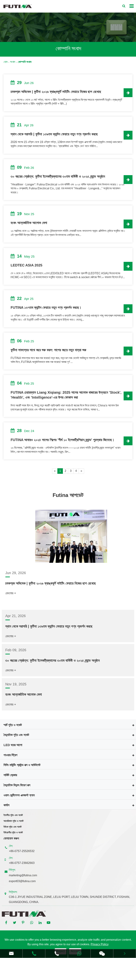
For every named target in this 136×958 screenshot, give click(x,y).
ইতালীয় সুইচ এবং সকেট (13, 815)
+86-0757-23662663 (22, 862)
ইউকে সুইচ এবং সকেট (13, 826)
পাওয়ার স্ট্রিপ (10, 755)
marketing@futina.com (23, 875)
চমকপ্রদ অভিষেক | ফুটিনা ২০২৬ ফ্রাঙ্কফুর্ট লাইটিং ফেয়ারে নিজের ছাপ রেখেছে (56, 92)
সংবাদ (12, 61)
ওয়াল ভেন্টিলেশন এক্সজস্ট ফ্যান (19, 795)
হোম (5, 61)
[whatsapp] (79, 953)
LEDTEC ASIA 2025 (26, 265)
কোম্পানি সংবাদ (25, 61)
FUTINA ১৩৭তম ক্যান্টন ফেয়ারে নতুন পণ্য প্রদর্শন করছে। (46, 307)
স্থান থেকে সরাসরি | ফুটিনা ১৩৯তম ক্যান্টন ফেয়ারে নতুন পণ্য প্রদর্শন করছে (54, 134)
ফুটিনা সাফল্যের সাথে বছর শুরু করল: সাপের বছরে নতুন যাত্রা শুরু (48, 350)
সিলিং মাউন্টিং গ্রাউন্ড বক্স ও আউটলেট (22, 765)
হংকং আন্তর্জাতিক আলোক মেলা (29, 223)
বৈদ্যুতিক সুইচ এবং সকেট (16, 735)
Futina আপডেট (68, 495)
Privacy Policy (100, 944)
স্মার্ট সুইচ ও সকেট (13, 725)
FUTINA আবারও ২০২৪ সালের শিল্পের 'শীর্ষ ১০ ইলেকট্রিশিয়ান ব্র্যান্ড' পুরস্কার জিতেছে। (62, 440)
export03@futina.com (22, 881)
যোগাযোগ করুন (11, 838)
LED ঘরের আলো (13, 745)
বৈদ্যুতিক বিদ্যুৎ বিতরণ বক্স (17, 785)
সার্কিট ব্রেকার (10, 775)
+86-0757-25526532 (22, 851)
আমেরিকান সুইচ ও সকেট (14, 820)
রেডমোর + (10, 593)
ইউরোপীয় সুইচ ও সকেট (13, 832)
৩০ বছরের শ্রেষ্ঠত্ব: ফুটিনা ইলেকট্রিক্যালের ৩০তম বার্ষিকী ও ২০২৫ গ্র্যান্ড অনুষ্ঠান (58, 176)
